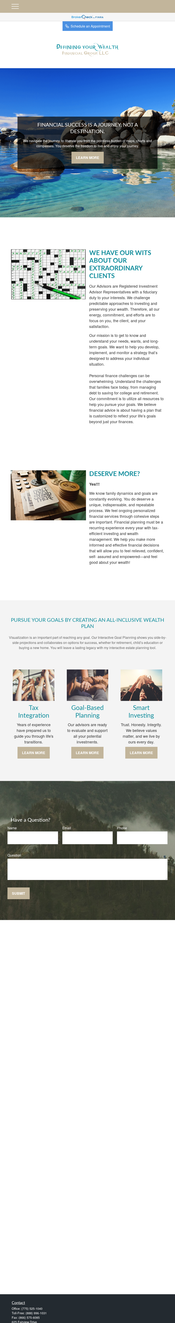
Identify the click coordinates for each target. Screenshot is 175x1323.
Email (66, 827)
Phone (122, 827)
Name (12, 827)
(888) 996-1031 (36, 1313)
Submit (18, 893)
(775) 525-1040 (31, 1308)
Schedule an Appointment (90, 26)
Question (14, 855)
